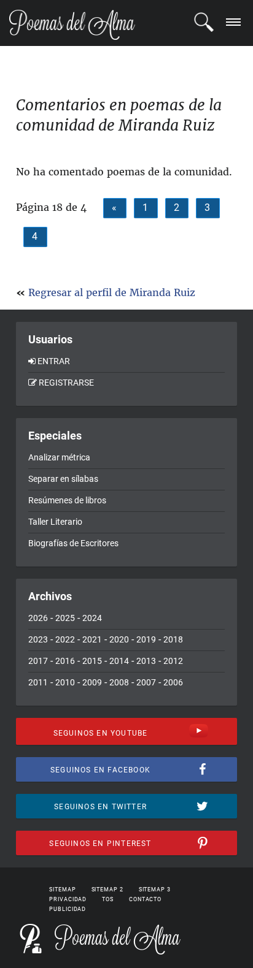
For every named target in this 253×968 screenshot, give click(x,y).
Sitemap (62, 889)
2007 (146, 682)
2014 (119, 661)
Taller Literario (55, 521)
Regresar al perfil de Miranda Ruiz (111, 292)
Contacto (145, 899)
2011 (38, 682)
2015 (92, 661)
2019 (146, 639)
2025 (65, 618)
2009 (92, 682)
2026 (38, 618)
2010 (65, 682)
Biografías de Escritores (73, 543)
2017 (38, 661)
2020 (119, 639)
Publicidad (67, 909)
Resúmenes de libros (67, 500)
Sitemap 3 (155, 889)
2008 (119, 682)
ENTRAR (53, 361)
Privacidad (68, 899)
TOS (108, 899)
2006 (173, 682)
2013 (146, 661)
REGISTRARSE (66, 382)
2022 (65, 639)
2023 (38, 639)
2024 (92, 618)
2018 (173, 639)
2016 (65, 661)
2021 (92, 639)
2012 (173, 661)
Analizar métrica (59, 457)
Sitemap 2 (107, 889)
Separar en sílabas (63, 478)
